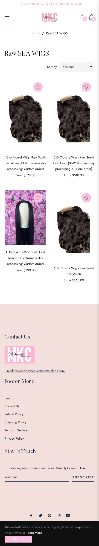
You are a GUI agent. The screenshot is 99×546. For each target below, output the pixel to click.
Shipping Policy (15, 422)
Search (9, 398)
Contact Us (12, 406)
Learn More (34, 532)
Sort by (52, 66)
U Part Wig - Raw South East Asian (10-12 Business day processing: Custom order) (25, 258)
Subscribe (83, 477)
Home (36, 33)
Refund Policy (14, 414)
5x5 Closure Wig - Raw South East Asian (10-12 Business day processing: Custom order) (73, 163)
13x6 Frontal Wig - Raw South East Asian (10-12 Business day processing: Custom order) (25, 163)
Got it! (18, 539)
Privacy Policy (14, 438)
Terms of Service (16, 430)
